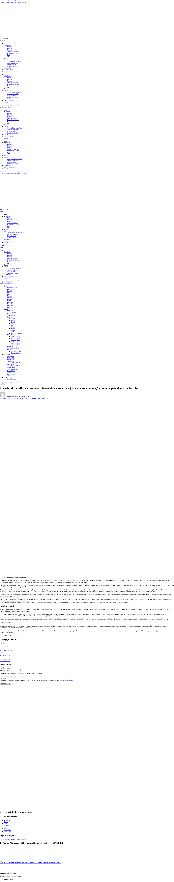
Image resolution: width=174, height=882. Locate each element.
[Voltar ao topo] (1, 866)
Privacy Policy (68, 680)
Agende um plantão (12, 63)
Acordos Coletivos (12, 51)
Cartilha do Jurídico (12, 66)
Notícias (6, 58)
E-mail (2, 670)
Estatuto (9, 50)
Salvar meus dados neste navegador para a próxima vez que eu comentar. (23, 673)
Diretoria (9, 48)
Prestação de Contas (13, 53)
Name (1, 668)
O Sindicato (7, 45)
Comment (3, 678)
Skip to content (4, 1)
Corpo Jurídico (11, 64)
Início (5, 43)
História (9, 46)
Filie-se (6, 71)
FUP (8, 55)
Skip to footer (13, 1)
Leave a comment (5, 661)
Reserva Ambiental (9, 69)
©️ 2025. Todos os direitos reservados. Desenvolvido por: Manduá (30, 862)
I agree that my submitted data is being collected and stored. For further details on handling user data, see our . (37, 680)
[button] (87, 211)
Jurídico (6, 60)
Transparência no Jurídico (14, 61)
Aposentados (7, 68)
